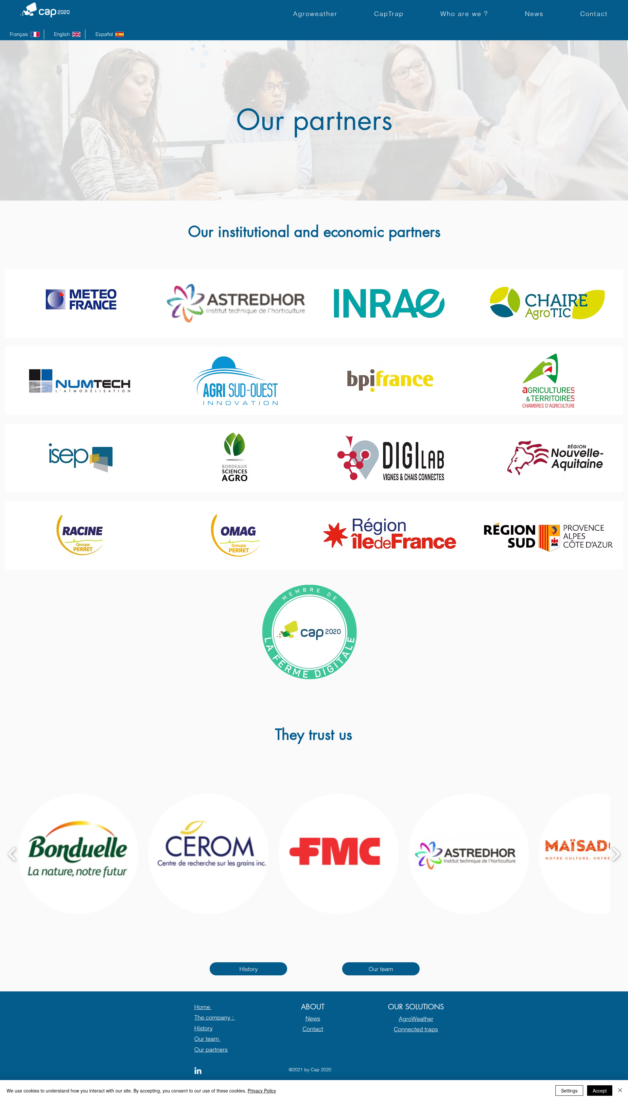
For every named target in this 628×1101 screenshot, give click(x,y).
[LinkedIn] (198, 1070)
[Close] (620, 1090)
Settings (569, 1090)
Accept (600, 1090)
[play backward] (12, 854)
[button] (78, 854)
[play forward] (615, 854)
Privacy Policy (262, 1090)
